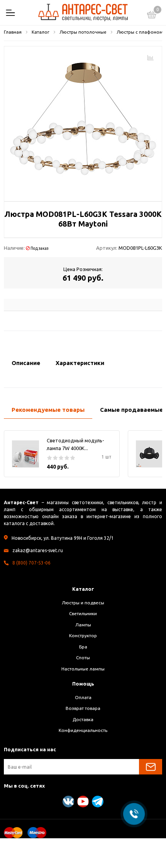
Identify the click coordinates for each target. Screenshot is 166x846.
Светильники (83, 613)
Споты (83, 657)
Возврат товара (83, 708)
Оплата (83, 697)
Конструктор (83, 635)
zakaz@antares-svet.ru (37, 550)
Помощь (83, 683)
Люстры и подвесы (83, 602)
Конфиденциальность (83, 730)
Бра (83, 646)
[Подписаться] (150, 766)
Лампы (83, 624)
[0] (151, 16)
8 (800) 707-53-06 (31, 562)
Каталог (83, 589)
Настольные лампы (83, 668)
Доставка (83, 719)
